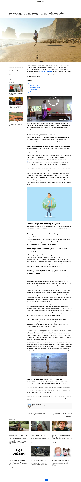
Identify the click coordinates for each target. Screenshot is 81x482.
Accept (46, 480)
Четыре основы (32, 91)
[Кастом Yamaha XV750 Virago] (40, 451)
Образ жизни (54, 4)
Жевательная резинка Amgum (60, 460)
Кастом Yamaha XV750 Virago (39, 460)
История (48, 4)
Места (39, 4)
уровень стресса (31, 160)
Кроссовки (34, 4)
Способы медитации (33, 85)
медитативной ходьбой (45, 71)
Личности (54, 432)
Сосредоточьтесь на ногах (34, 87)
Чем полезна (31, 83)
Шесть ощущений (32, 89)
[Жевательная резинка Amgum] (62, 451)
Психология (11, 75)
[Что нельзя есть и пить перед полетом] (40, 426)
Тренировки (17, 75)
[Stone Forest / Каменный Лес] (40, 2)
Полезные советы (32, 92)
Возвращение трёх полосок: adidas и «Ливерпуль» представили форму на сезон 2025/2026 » (62, 415)
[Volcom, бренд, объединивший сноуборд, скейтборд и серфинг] (19, 451)
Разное (32, 432)
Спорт (24, 4)
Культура (43, 4)
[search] (71, 1)
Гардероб (29, 4)
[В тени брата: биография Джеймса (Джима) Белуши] (62, 426)
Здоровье (11, 432)
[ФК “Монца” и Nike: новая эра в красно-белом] (16, 88)
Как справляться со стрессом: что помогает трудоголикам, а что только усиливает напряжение (18, 437)
